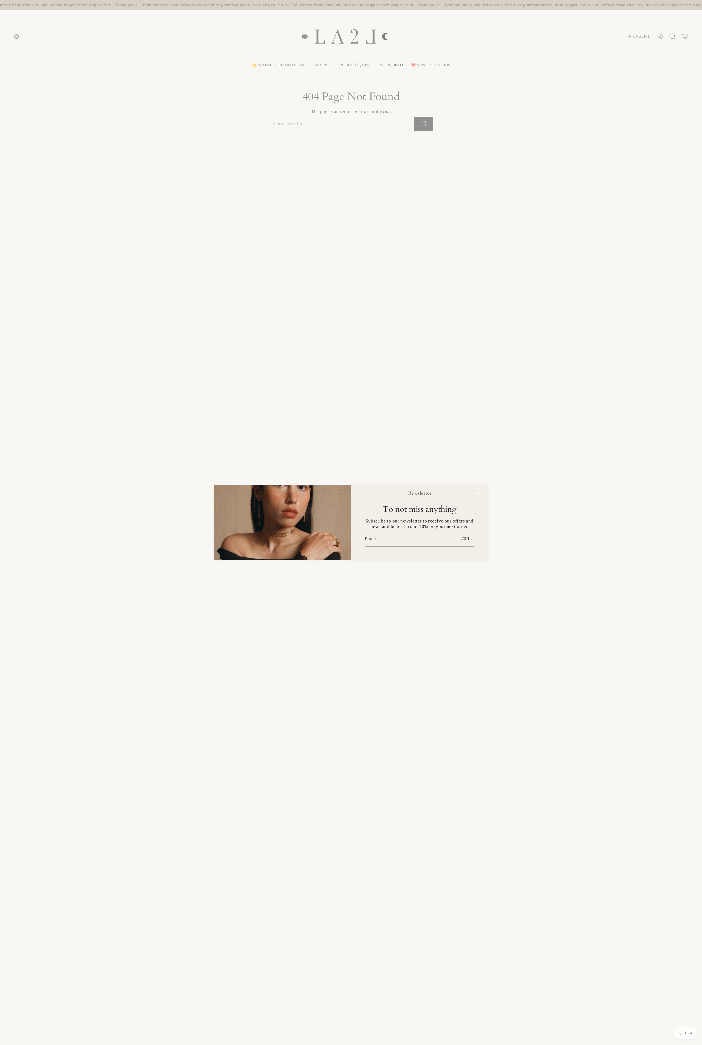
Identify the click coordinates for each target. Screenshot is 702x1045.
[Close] (478, 493)
